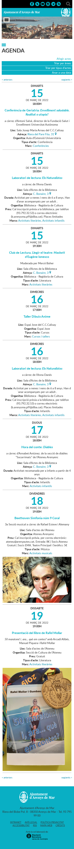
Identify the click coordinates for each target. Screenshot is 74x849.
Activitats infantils (53, 220)
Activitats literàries (29, 220)
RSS (35, 825)
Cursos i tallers (41, 336)
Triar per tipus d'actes (58, 68)
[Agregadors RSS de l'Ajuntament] (58, 4)
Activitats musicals (40, 553)
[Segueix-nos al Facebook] (32, 4)
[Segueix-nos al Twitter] (37, 4)
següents (66, 79)
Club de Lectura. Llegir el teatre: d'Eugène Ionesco (37, 254)
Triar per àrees (62, 63)
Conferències (41, 146)
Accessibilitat (21, 825)
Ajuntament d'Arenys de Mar (21, 12)
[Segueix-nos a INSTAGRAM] (48, 4)
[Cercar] (68, 4)
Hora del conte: (37, 447)
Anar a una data (61, 72)
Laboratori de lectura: (37, 177)
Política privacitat (52, 822)
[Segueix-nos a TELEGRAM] (53, 4)
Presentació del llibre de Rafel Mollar (37, 633)
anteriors (7, 79)
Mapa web (46, 825)
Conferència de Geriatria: (37, 112)
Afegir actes (64, 59)
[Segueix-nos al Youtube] (42, 4)
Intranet (15, 822)
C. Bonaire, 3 (41, 193)
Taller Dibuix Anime (37, 316)
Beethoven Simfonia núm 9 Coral (37, 518)
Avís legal (31, 822)
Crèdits (60, 825)
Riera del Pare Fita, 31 (41, 133)
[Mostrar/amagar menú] (6, 19)
